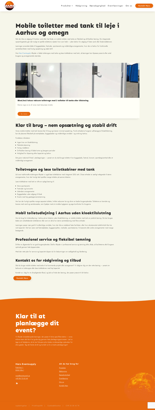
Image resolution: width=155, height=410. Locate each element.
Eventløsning (63, 378)
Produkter (66, 5)
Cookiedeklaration (54, 405)
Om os (129, 5)
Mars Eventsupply (25, 53)
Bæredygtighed (98, 5)
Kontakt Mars (144, 5)
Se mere (24, 114)
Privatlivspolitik (37, 405)
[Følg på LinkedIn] (17, 383)
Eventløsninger (115, 5)
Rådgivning (81, 5)
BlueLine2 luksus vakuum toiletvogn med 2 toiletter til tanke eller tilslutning (53, 100)
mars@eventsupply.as (23, 375)
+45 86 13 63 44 (22, 378)
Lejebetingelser (21, 405)
